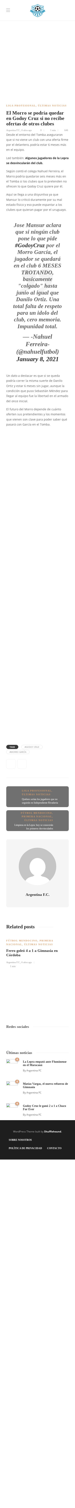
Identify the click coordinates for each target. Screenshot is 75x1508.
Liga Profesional (21, 105)
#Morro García (18, 751)
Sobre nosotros (20, 1139)
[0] (12, 1064)
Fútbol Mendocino (36, 813)
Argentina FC (33, 1070)
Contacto (54, 1148)
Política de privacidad (25, 1148)
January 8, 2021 (37, 359)
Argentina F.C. (13, 130)
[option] (37, 951)
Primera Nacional (37, 816)
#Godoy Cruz (32, 746)
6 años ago (26, 130)
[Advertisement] (37, 37)
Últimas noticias (52, 105)
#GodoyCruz (30, 245)
